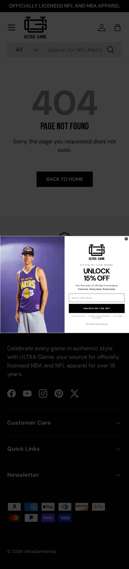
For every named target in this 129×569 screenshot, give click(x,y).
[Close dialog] (126, 238)
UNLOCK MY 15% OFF (96, 308)
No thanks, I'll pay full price (97, 324)
